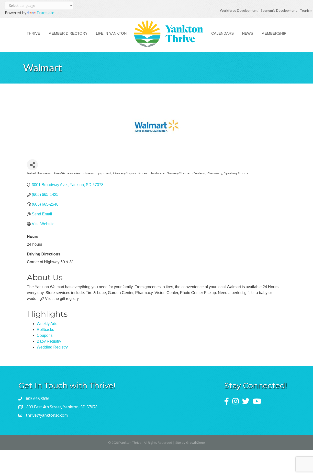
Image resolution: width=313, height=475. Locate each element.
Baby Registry (49, 341)
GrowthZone (195, 442)
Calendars (222, 33)
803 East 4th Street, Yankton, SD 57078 (62, 407)
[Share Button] (32, 164)
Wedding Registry (52, 347)
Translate (45, 12)
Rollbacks (45, 329)
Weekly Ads (47, 324)
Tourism (306, 10)
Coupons (45, 335)
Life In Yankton (111, 33)
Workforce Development (239, 10)
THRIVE (33, 33)
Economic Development (279, 10)
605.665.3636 (37, 398)
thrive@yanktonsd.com (47, 415)
